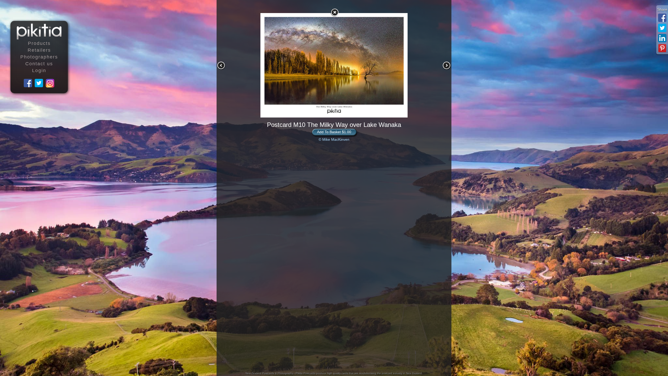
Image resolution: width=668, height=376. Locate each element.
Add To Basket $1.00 (334, 132)
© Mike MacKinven (334, 139)
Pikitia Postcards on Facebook (28, 83)
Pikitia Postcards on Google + (50, 83)
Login (39, 70)
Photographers (39, 57)
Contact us (39, 63)
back (334, 12)
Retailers (39, 50)
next (446, 65)
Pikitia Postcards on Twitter (39, 83)
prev (221, 65)
